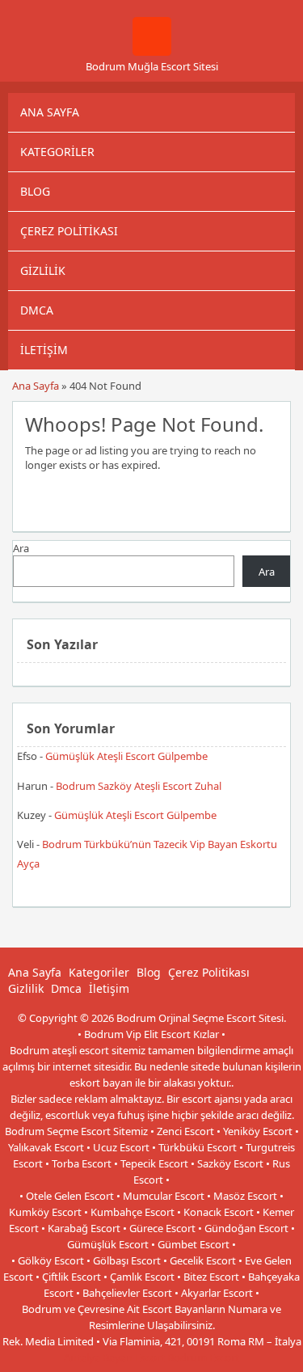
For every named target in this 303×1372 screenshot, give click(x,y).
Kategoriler (57, 151)
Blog (35, 191)
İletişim (44, 349)
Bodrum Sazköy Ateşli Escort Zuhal (138, 786)
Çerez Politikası (69, 231)
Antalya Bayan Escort (114, 1357)
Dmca (36, 310)
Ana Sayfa (49, 112)
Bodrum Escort (203, 1357)
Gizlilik (42, 270)
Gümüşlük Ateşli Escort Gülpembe (126, 756)
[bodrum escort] (152, 51)
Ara (21, 548)
